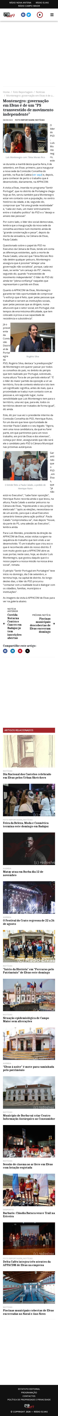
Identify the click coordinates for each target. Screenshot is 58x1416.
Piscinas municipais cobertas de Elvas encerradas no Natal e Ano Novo (28, 1312)
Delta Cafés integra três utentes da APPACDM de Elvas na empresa (27, 1263)
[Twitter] (28, 15)
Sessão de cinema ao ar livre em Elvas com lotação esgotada (28, 1166)
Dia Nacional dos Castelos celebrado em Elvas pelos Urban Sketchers (27, 776)
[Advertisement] (29, 54)
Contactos (29, 1396)
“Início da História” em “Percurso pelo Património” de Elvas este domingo (28, 971)
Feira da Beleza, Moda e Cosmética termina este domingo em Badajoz (26, 824)
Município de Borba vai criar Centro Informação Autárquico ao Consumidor (29, 1117)
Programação (29, 1392)
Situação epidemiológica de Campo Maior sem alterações (26, 1019)
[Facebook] (23, 15)
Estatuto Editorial (29, 1389)
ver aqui (37, 174)
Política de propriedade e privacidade (29, 1399)
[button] (40, 14)
